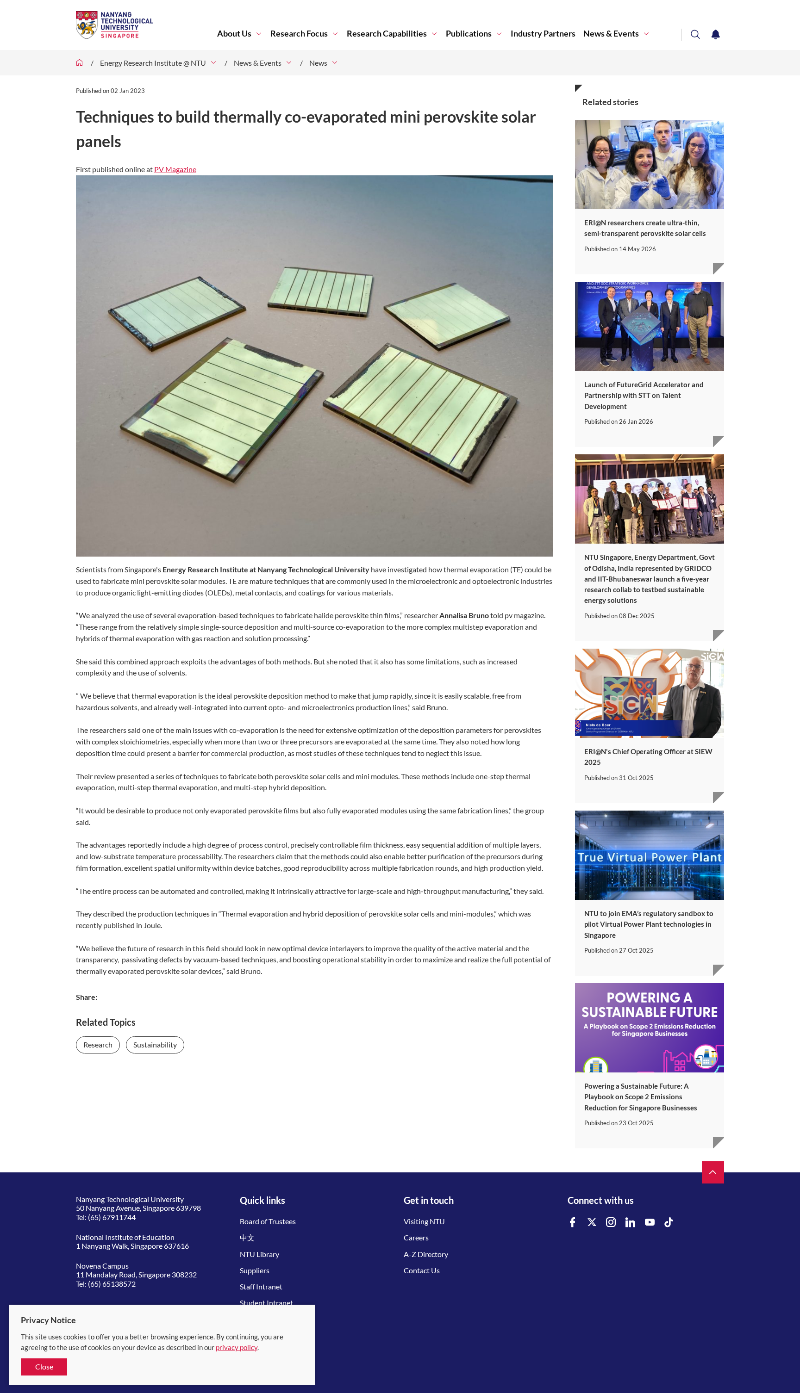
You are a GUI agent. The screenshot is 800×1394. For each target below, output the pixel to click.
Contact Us (422, 1270)
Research (97, 1044)
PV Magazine (175, 169)
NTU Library (259, 1254)
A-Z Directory (426, 1254)
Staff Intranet (261, 1286)
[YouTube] (650, 1222)
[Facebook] (573, 1222)
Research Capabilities (387, 33)
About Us (234, 33)
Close (44, 1366)
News (318, 62)
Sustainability (155, 1044)
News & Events (611, 33)
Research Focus (299, 33)
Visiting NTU (424, 1221)
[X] (592, 1222)
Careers (416, 1237)
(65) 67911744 (112, 1217)
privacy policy (236, 1347)
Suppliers (254, 1270)
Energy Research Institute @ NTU (153, 62)
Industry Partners (543, 33)
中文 (247, 1237)
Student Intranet (266, 1302)
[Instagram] (611, 1222)
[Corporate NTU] (79, 62)
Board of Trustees (268, 1221)
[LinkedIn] (630, 1222)
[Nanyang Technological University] (146, 25)
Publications (469, 33)
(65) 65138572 (112, 1283)
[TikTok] (669, 1222)
